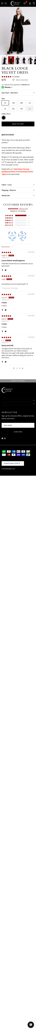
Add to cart (18, 124)
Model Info (6, 195)
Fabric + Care (7, 185)
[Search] (6, 3)
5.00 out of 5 (23, 209)
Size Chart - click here (10, 93)
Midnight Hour (10, 469)
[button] (7, 77)
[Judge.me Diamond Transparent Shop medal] (22, 235)
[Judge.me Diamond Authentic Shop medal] (12, 235)
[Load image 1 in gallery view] (18, 31)
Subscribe (18, 432)
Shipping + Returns (9, 190)
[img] (6, 252)
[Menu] (2, 3)
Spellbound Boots (9, 171)
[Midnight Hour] (15, 3)
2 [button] (17, 368)
